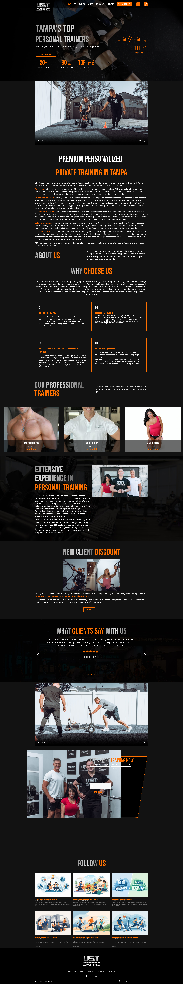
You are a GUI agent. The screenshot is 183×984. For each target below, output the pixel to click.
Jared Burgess (31, 443)
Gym (75, 4)
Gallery (90, 4)
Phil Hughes (92, 443)
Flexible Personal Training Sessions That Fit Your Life (85, 899)
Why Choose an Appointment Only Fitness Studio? (46, 937)
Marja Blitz (153, 443)
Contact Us (110, 4)
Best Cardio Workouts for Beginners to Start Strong (85, 937)
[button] (91, 455)
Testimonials (100, 4)
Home (69, 4)
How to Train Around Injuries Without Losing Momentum (125, 937)
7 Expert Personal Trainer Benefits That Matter (46, 899)
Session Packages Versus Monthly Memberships (122, 899)
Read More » (37, 908)
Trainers (82, 4)
